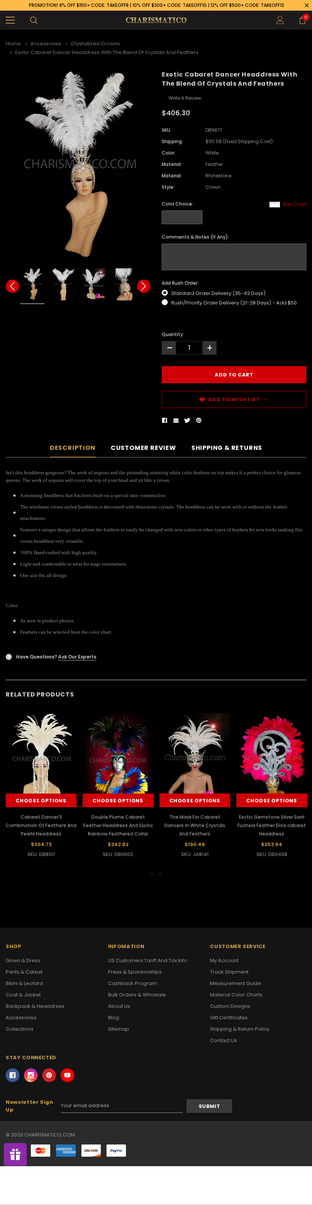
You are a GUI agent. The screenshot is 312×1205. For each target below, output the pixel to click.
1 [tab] (152, 874)
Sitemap (118, 1029)
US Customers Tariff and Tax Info (147, 960)
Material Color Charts (236, 994)
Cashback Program (132, 983)
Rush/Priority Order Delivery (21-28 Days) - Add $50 (234, 302)
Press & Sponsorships (135, 971)
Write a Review (185, 98)
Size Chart (294, 204)
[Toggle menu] (10, 20)
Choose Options (41, 800)
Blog (113, 1017)
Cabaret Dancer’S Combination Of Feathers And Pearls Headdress (41, 825)
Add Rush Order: (180, 283)
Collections (19, 1029)
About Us (119, 1006)
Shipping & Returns (226, 448)
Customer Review (143, 448)
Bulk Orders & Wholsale (137, 994)
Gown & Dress (23, 960)
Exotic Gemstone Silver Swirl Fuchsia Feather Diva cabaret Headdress (271, 825)
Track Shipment (229, 971)
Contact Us (223, 1040)
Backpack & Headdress (35, 1006)
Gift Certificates (229, 1017)
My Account (224, 960)
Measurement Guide (235, 983)
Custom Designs (230, 1006)
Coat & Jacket (23, 994)
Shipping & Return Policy (239, 1029)
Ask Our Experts (77, 657)
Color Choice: (177, 204)
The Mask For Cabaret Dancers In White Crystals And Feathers (194, 825)
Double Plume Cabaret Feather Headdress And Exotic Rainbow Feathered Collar (118, 825)
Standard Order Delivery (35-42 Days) (218, 293)
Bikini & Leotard (24, 983)
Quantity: (173, 334)
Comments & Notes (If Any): (195, 237)
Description (73, 448)
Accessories (21, 1017)
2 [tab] (160, 874)
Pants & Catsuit (24, 971)
